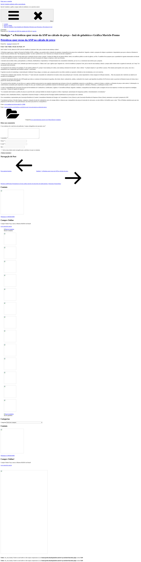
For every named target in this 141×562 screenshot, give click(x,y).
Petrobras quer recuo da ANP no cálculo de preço (28, 39)
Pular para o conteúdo (6, 1)
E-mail (3, 144)
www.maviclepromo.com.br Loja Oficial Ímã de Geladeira (46, 119)
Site (2, 147)
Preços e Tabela (8, 25)
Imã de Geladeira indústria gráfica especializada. (13, 4)
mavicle (34, 31)
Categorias (3, 422)
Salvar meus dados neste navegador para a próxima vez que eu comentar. (21, 150)
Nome (3, 141)
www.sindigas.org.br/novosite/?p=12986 (14, 104)
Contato (6, 24)
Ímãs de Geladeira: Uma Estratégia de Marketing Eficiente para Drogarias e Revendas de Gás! (28, 27)
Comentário (4, 138)
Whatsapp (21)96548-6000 (8, 216)
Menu (51, 21)
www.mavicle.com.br (6, 226)
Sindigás (9, 44)
